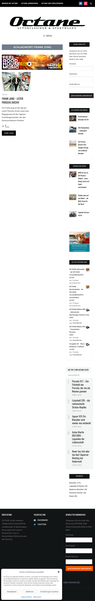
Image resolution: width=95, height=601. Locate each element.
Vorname (72, 64)
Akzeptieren (12, 591)
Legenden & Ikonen (76, 486)
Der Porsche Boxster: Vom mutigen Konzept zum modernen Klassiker (83, 147)
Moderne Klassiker (76, 489)
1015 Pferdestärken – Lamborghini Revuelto (83, 131)
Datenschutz (37, 597)
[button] (58, 572)
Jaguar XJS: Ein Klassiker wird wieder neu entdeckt (81, 419)
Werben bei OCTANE (10, 3)
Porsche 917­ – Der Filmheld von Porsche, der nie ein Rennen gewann (81, 386)
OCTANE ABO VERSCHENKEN (52, 3)
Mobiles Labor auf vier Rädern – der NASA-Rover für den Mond (83, 200)
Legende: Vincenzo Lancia (83, 214)
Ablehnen (29, 591)
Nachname (73, 74)
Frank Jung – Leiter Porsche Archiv (12, 100)
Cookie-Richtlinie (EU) (71, 582)
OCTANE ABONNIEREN (29, 3)
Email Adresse (74, 84)
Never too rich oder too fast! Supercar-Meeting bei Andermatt (81, 456)
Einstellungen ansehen (49, 591)
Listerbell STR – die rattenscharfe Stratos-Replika (81, 404)
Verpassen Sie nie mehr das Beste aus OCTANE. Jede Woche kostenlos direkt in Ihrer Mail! (78, 55)
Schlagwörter (73, 375)
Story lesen (9, 133)
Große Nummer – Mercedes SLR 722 (83, 118)
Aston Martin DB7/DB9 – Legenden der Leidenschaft (78, 437)
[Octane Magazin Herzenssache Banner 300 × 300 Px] (79, 233)
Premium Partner (76, 493)
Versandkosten (77, 323)
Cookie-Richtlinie (26, 597)
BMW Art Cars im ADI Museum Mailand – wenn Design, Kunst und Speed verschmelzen (83, 180)
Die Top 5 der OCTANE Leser (78, 369)
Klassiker (72, 483)
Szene (4, 95)
